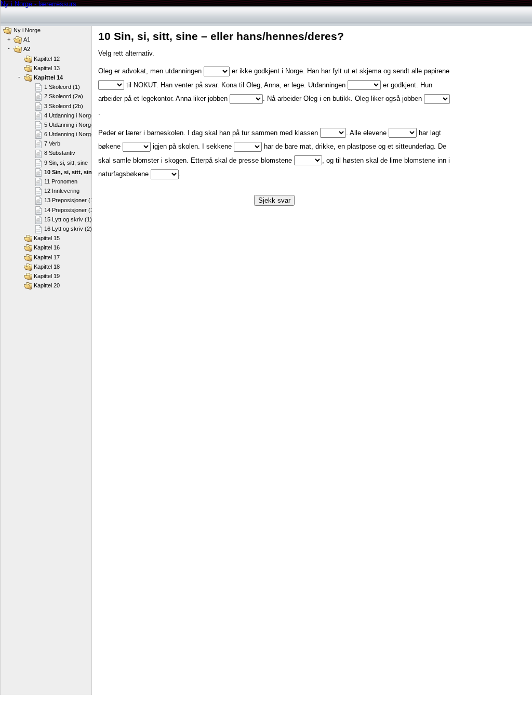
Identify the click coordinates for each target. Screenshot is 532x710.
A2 (26, 49)
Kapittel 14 (48, 77)
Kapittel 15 (47, 238)
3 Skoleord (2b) (63, 106)
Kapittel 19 (47, 276)
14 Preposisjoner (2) (70, 210)
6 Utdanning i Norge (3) (73, 134)
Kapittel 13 (47, 68)
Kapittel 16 (47, 247)
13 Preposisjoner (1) (70, 200)
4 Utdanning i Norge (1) (73, 115)
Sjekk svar (274, 200)
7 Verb (52, 143)
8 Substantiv (59, 153)
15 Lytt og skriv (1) (68, 219)
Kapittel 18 (47, 267)
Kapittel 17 (47, 257)
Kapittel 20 (47, 285)
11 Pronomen (60, 181)
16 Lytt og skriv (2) (68, 229)
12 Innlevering (61, 191)
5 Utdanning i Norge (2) (73, 125)
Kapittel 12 (47, 59)
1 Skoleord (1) (62, 87)
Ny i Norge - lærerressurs (38, 4)
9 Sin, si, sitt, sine (66, 163)
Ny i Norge (27, 30)
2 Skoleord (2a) (63, 96)
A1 (26, 39)
